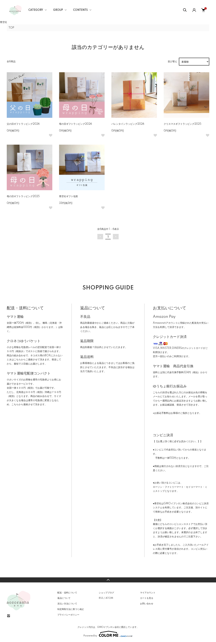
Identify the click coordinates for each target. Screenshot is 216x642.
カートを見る (146, 598)
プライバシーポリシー (68, 615)
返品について (64, 598)
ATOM (109, 598)
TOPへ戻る (108, 579)
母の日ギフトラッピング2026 (75, 124)
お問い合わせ (146, 604)
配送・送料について (67, 593)
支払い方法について (67, 604)
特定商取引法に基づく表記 (70, 609)
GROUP (58, 10)
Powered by (90, 636)
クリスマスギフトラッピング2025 (182, 124)
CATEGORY (35, 10)
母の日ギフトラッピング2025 (23, 196)
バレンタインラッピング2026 (127, 124)
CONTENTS (80, 10)
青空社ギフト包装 (68, 196)
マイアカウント (147, 593)
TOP (11, 27)
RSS (101, 598)
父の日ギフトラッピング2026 (23, 124)
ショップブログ (106, 593)
